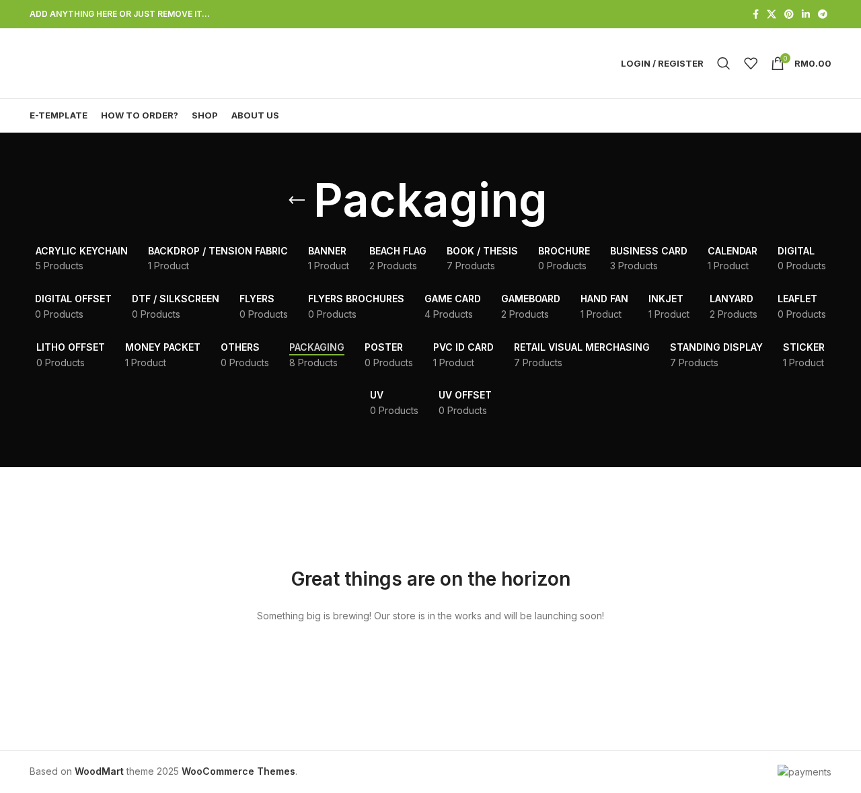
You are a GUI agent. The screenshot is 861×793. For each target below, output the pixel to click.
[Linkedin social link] (806, 14)
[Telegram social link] (822, 14)
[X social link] (771, 14)
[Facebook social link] (756, 14)
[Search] (723, 63)
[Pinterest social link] (789, 14)
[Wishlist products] (750, 63)
